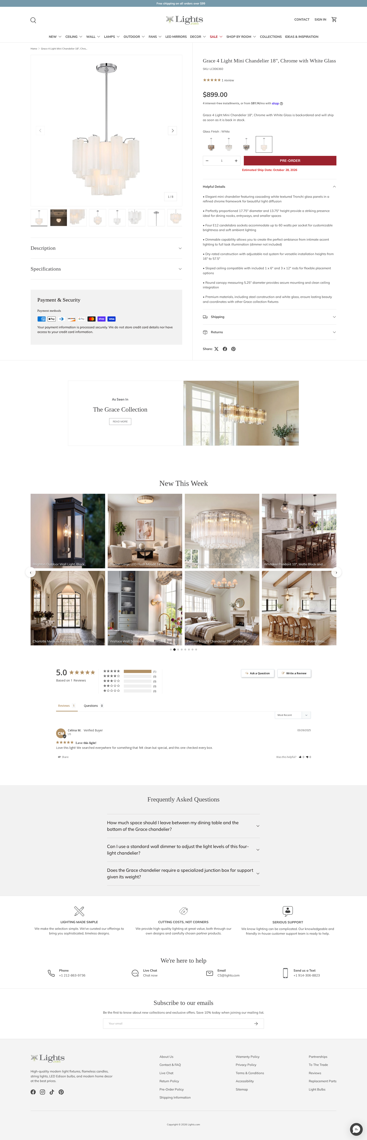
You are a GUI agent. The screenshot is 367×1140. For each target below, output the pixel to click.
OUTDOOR (132, 37)
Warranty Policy (248, 1057)
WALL (90, 37)
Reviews (315, 1073)
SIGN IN (321, 20)
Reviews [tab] (64, 706)
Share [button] (65, 757)
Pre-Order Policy (172, 1089)
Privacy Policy (246, 1065)
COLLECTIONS (271, 37)
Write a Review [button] (296, 673)
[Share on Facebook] (225, 349)
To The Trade (318, 1065)
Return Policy (169, 1081)
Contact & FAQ (170, 1065)
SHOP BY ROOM (238, 37)
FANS (153, 37)
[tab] (171, 649)
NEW (53, 37)
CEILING (71, 37)
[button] (334, 19)
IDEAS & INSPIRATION (301, 37)
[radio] (211, 144)
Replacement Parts (322, 1081)
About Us (166, 1057)
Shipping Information (175, 1097)
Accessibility (245, 1081)
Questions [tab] (91, 706)
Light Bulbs (317, 1089)
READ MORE (120, 421)
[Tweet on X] (216, 349)
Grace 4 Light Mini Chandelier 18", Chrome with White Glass (65, 49)
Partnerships (318, 1057)
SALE (214, 37)
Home (34, 49)
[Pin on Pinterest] (233, 349)
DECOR (195, 37)
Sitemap (242, 1089)
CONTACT (302, 20)
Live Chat (166, 1073)
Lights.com (194, 1124)
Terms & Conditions (250, 1073)
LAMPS (109, 37)
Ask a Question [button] (260, 673)
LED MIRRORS (176, 37)
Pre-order (290, 160)
